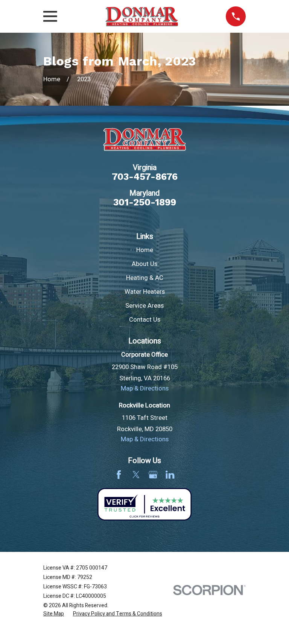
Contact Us (144, 319)
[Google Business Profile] (153, 474)
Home (144, 250)
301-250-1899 (144, 202)
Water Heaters (145, 291)
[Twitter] (136, 474)
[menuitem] (53, 613)
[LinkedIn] (170, 474)
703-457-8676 (145, 176)
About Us (144, 264)
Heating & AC (144, 278)
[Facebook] (118, 474)
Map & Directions (145, 388)
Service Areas (144, 305)
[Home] (141, 16)
